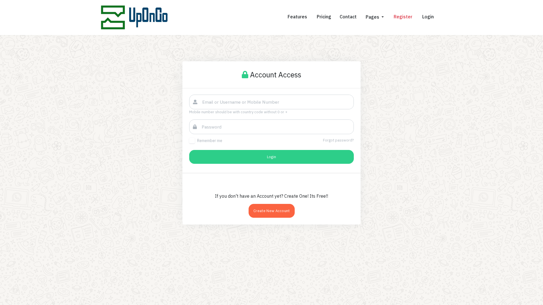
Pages (373, 17)
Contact (348, 16)
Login (271, 156)
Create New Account (271, 210)
